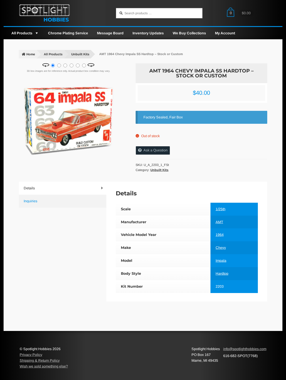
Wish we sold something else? (44, 366)
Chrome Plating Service (68, 33)
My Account (225, 33)
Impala (221, 260)
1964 (220, 235)
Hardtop (222, 273)
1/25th (220, 209)
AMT (219, 222)
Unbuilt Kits (80, 54)
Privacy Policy (31, 355)
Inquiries (30, 201)
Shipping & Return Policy (40, 360)
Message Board (110, 33)
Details (29, 188)
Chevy (221, 248)
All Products (21, 33)
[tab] (55, 188)
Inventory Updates (148, 33)
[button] (36, 33)
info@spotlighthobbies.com (244, 349)
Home (30, 54)
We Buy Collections (189, 33)
